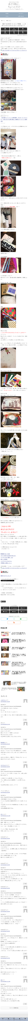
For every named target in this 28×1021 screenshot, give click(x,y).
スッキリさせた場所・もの (7, 557)
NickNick (3, 742)
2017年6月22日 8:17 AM (5, 724)
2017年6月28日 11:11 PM (5, 981)
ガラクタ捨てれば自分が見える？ (8, 555)
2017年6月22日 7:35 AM (5, 701)
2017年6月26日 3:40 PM (5, 838)
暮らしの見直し (4, 559)
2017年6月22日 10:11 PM (5, 815)
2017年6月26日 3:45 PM (5, 911)
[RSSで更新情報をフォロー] (14, 622)
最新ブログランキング (6, 575)
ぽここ (2, 814)
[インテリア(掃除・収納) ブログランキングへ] (4, 54)
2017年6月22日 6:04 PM (5, 792)
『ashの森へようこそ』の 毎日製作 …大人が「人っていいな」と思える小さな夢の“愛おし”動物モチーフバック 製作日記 (14, 119)
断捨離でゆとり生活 (5, 553)
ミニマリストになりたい (6, 561)
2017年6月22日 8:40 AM (5, 744)
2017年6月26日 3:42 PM (5, 864)
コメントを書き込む (14, 1007)
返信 (25, 719)
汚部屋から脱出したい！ (6, 563)
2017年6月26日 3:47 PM (5, 958)
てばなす (3, 601)
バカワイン (3, 700)
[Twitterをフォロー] (7, 618)
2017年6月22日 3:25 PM (5, 766)
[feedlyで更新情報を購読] (20, 618)
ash (1, 979)
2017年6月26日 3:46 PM (5, 931)
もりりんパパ (4, 765)
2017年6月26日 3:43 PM (5, 888)
